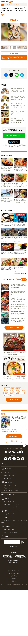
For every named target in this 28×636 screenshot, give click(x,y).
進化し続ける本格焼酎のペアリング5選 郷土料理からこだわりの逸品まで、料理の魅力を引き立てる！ (20, 201)
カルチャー (6, 507)
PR (10, 478)
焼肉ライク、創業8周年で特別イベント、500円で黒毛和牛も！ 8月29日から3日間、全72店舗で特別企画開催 (19, 306)
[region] (14, 36)
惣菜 (13, 529)
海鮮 (9, 529)
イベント (6, 478)
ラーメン (11, 488)
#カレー (6, 395)
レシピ (12, 507)
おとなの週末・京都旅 (9, 514)
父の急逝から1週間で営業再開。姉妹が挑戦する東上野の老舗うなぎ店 (19, 293)
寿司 (5, 485)
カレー (9, 485)
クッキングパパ (7, 520)
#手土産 (18, 388)
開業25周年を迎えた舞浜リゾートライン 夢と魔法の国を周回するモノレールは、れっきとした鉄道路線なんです (19, 313)
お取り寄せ (7, 526)
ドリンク (21, 532)
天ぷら (5, 488)
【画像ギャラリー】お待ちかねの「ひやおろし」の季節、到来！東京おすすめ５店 (13, 10)
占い (5, 501)
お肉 (5, 529)
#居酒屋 (22, 390)
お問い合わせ (14, 576)
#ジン (11, 395)
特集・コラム (8, 498)
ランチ (5, 490)
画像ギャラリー (16, 4)
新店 (13, 475)
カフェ (10, 490)
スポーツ (10, 504)
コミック (7, 517)
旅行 (5, 511)
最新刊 (6, 536)
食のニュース (7, 475)
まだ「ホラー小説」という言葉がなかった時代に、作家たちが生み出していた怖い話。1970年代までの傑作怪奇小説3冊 (6, 169)
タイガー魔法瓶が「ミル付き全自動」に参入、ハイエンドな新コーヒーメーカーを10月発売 (19, 320)
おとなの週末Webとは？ (14, 570)
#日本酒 (2, 15)
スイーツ (16, 490)
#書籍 (16, 393)
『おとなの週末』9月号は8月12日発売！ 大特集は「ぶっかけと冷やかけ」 (18, 418)
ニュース (7, 472)
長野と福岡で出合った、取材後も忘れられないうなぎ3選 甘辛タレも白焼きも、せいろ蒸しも (7, 185)
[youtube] (18, 458)
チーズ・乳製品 (13, 532)
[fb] (14, 458)
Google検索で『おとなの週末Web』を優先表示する (14, 145)
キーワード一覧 (14, 546)
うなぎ (14, 485)
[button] (3, 47)
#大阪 (12, 388)
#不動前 (16, 390)
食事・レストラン (9, 482)
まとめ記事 (7, 4)
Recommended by (17, 273)
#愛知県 (11, 393)
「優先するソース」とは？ (14, 146)
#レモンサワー (8, 390)
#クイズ (22, 393)
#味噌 (5, 393)
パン (16, 488)
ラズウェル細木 (17, 520)
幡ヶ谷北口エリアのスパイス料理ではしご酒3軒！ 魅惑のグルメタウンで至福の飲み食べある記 (20, 185)
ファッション (17, 504)
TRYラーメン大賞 (9, 494)
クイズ (9, 501)
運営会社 (14, 578)
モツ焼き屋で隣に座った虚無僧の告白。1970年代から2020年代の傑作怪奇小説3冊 (20, 169)
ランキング (7, 468)
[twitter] (6, 458)
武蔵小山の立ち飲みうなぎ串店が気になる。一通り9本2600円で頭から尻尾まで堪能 (19, 286)
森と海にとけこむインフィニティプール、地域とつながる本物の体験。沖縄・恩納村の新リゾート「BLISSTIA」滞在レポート (7, 200)
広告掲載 (14, 581)
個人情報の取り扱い (14, 573)
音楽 (5, 504)
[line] (10, 458)
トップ (6, 464)
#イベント (6, 388)
